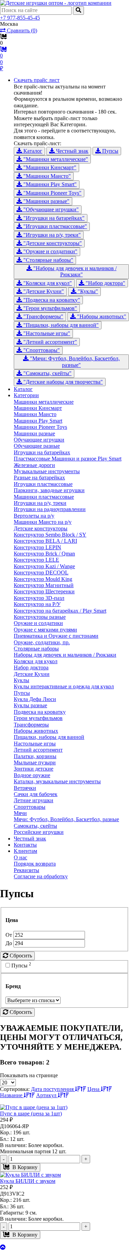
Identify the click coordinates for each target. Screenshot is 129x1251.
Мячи (20, 813)
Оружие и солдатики (38, 623)
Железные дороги (34, 465)
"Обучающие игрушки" (50, 209)
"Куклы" (87, 291)
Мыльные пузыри (35, 762)
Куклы (21, 680)
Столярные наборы (36, 648)
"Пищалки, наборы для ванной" (60, 325)
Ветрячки (25, 788)
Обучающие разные (37, 446)
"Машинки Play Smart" (49, 184)
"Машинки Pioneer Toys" (52, 193)
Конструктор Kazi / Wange (44, 566)
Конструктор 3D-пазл (39, 598)
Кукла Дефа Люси (35, 699)
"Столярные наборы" (47, 260)
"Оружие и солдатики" (49, 251)
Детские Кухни (32, 674)
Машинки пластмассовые (44, 497)
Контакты (25, 845)
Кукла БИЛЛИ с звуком (27, 1181)
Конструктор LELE (36, 560)
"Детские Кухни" (43, 291)
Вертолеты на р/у (34, 516)
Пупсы (109, 151)
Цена (94, 1089)
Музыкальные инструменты (47, 471)
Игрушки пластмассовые (43, 484)
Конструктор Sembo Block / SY (50, 535)
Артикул (47, 1095)
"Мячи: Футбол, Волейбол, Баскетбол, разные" (74, 362)
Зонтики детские (33, 769)
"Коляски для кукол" (47, 283)
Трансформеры (31, 725)
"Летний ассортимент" (49, 342)
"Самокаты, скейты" (47, 373)
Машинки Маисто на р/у (43, 522)
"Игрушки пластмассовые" (54, 226)
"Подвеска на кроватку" (51, 300)
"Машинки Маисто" (46, 176)
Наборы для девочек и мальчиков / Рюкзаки (65, 655)
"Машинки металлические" (55, 159)
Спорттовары (29, 807)
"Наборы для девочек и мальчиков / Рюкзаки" (74, 271)
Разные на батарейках (39, 477)
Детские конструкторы (40, 528)
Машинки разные (34, 433)
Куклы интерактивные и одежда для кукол (64, 686)
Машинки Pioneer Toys (40, 427)
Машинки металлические (44, 402)
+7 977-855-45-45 (20, 18)
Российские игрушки (39, 832)
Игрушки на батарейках (42, 452)
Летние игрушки (33, 800)
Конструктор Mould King (43, 579)
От (9, 935)
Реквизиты (26, 870)
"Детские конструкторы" (52, 243)
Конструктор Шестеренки (44, 591)
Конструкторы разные (40, 617)
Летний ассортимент (38, 750)
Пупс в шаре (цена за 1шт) (31, 1113)
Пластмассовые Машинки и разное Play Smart (67, 459)
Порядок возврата (35, 864)
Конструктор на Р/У (37, 604)
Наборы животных (36, 731)
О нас (20, 857)
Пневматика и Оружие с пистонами (56, 636)
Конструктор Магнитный (44, 585)
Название (12, 1095)
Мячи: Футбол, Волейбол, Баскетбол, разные (66, 819)
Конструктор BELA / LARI (45, 541)
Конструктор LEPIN (37, 547)
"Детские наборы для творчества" (62, 382)
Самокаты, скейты (35, 826)
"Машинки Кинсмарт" (49, 167)
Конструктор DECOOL (41, 572)
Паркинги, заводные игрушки (49, 490)
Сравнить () (21, 30)
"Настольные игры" (46, 333)
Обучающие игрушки (39, 440)
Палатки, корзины (35, 756)
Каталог (32, 151)
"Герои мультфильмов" (49, 308)
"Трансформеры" (42, 316)
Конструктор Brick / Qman (44, 553)
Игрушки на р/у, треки (40, 503)
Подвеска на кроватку (40, 712)
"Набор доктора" (104, 283)
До (9, 943)
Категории (26, 395)
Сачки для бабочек (35, 794)
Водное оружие (32, 775)
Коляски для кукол (35, 661)
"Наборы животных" (101, 316)
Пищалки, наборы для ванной (49, 737)
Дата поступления (53, 1089)
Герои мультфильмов (38, 718)
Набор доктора (31, 667)
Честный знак (71, 151)
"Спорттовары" (41, 350)
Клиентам (25, 851)
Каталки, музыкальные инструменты (57, 781)
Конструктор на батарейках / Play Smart (60, 611)
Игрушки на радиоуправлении (50, 509)
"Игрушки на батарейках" (53, 218)
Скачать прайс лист (37, 80)
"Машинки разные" (45, 201)
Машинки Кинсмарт (38, 408)
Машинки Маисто (35, 414)
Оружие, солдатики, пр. (42, 642)
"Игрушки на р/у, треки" (51, 235)
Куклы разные (30, 705)
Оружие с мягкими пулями (45, 630)
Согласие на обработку (41, 876)
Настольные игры (35, 743)
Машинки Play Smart (38, 421)
